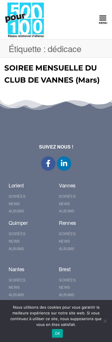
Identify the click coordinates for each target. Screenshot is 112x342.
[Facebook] (48, 163)
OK (57, 333)
